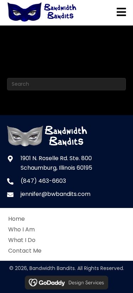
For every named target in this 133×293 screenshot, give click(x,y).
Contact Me (24, 251)
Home (16, 219)
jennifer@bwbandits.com (55, 194)
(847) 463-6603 (43, 181)
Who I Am (21, 229)
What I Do (21, 240)
